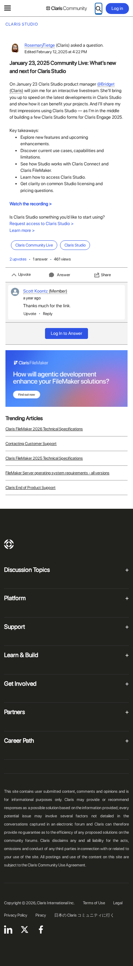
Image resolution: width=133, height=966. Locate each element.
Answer (63, 274)
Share (106, 274)
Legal (117, 903)
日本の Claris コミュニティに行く (84, 915)
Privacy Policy (15, 915)
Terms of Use (94, 903)
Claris (9, 544)
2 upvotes (18, 259)
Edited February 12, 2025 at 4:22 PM (56, 51)
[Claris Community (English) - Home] (66, 8)
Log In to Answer (66, 333)
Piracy (40, 915)
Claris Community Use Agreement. (57, 865)
